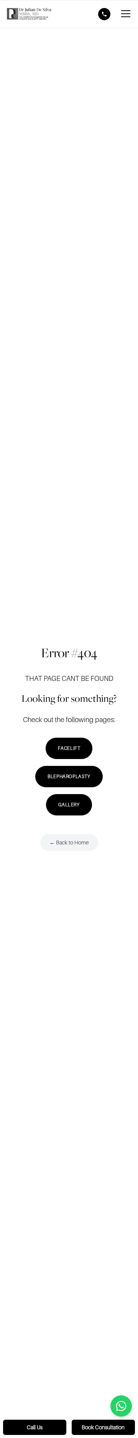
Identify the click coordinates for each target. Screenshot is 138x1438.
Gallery (68, 804)
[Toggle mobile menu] (126, 14)
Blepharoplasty (69, 776)
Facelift (69, 748)
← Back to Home (69, 842)
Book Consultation (103, 1427)
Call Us (35, 1427)
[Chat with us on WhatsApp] (121, 1406)
